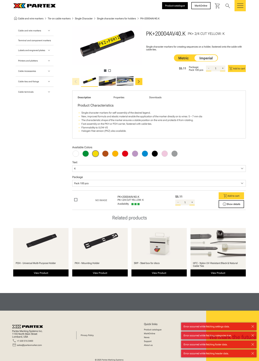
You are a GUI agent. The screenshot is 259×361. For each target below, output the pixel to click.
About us (148, 345)
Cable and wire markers (29, 30)
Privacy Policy (87, 335)
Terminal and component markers (34, 40)
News (146, 337)
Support (148, 341)
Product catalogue (153, 329)
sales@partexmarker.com (29, 345)
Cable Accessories (27, 71)
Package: (194, 67)
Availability (123, 203)
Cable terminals (25, 92)
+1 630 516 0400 (25, 341)
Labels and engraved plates (31, 50)
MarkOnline (149, 333)
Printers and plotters (28, 61)
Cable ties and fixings (28, 81)
